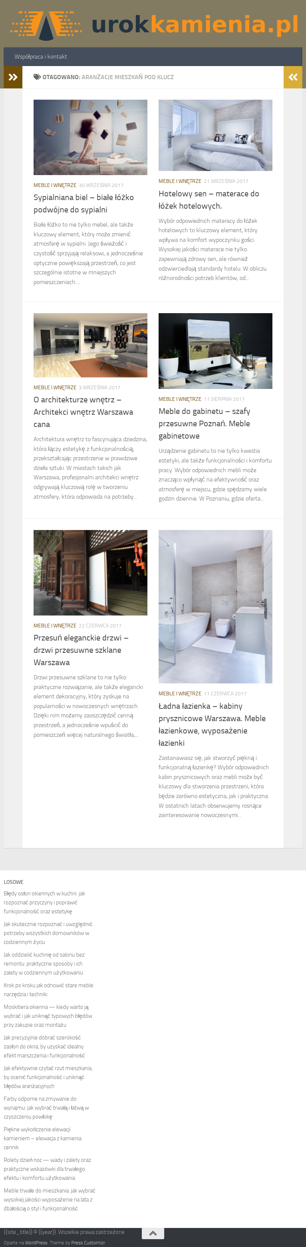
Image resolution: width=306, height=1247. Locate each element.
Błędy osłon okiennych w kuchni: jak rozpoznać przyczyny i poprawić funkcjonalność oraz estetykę (44, 902)
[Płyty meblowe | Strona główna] (153, 24)
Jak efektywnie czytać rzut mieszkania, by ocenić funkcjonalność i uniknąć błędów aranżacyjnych (48, 1077)
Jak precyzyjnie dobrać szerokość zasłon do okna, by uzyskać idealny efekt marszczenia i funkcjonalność (44, 1046)
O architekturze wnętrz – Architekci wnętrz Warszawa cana (83, 412)
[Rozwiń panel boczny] (13, 77)
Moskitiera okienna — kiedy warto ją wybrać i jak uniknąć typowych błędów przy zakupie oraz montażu (48, 1016)
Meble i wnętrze (55, 185)
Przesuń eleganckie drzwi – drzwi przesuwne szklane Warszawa (81, 650)
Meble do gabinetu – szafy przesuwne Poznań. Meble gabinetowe (204, 423)
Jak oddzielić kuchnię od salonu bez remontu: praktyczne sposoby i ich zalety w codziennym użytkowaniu (44, 963)
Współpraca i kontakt (41, 56)
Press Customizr (88, 1243)
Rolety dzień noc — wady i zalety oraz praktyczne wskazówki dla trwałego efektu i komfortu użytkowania (47, 1169)
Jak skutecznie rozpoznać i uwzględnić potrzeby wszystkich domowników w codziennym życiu (48, 933)
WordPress (36, 1243)
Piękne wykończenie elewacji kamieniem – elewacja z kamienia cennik (42, 1138)
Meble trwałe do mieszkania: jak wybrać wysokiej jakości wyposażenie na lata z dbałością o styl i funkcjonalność (50, 1199)
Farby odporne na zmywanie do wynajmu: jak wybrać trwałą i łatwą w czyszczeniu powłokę (46, 1107)
